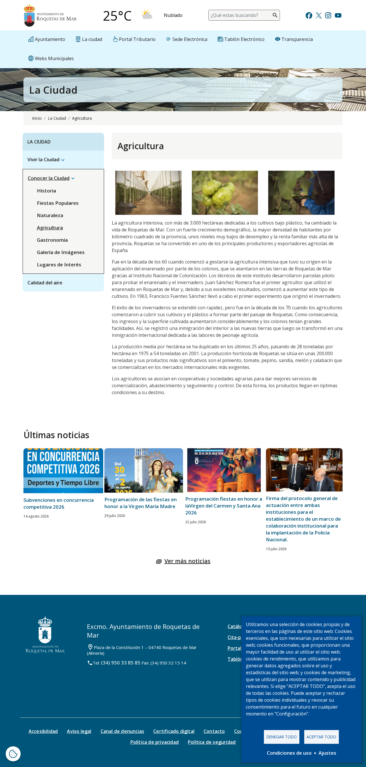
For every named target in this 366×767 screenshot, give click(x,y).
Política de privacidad (154, 742)
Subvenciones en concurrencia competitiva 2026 (58, 503)
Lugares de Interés (59, 264)
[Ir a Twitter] (318, 14)
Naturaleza (50, 215)
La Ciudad (57, 118)
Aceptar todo (321, 737)
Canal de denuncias (122, 731)
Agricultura (50, 227)
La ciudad (39, 142)
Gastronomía (52, 240)
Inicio (37, 118)
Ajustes (327, 753)
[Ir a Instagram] (328, 14)
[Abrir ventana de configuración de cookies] (13, 753)
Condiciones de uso (289, 753)
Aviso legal (79, 731)
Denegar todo (281, 737)
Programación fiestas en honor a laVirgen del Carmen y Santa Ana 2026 (223, 505)
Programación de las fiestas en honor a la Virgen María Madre (140, 503)
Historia (46, 190)
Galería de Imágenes (61, 252)
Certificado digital (173, 731)
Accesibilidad (43, 731)
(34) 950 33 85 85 (120, 662)
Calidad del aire (44, 282)
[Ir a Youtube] (338, 14)
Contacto (214, 731)
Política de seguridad (212, 742)
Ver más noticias (187, 561)
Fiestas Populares (58, 203)
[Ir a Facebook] (309, 14)
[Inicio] (50, 15)
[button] (62, 159)
